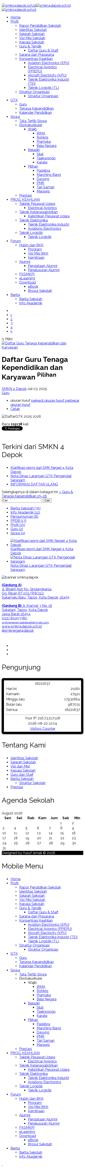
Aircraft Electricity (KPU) (47, 75)
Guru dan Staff (21, 775)
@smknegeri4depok (18, 630)
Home (15, 17)
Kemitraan (36, 257)
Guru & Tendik (30, 46)
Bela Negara (46, 146)
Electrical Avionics (42, 208)
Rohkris (42, 137)
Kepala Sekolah (31, 42)
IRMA (41, 133)
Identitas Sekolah (33, 30)
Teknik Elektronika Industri (48, 224)
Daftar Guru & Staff (43, 50)
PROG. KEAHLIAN (25, 200)
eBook (33, 286)
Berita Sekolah (30, 299)
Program (35, 249)
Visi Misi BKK (38, 253)
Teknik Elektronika (33, 220)
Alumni (24, 262)
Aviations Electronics (44, 228)
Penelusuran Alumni (44, 270)
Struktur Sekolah (32, 783)
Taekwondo (46, 158)
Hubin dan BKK (31, 245)
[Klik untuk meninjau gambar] (42, 347)
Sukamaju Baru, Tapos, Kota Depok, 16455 (36, 597)
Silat (40, 154)
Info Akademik (30, 303)
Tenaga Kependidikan (36, 108)
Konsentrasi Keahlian (36, 59)
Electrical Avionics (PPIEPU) (50, 929)
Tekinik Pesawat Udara (37, 204)
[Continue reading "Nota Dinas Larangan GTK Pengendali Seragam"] (46, 561)
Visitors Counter (42, 729)
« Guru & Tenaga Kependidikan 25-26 (37, 494)
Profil (14, 21)
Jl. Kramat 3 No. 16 (27, 606)
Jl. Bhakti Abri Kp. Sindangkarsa (26, 589)
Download (27, 282)
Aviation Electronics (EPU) (48, 63)
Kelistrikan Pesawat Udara (49, 216)
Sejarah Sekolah (32, 34)
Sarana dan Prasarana (36, 55)
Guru (23, 104)
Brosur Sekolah (40, 291)
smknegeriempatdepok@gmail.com (25, 622)
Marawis (43, 191)
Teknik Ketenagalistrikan (38, 212)
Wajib (32, 129)
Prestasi (25, 195)
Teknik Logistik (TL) (43, 88)
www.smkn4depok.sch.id (22, 626)
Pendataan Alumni (42, 266)
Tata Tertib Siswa (33, 121)
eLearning (27, 278)
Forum (15, 241)
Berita (15, 295)
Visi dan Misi (20, 766)
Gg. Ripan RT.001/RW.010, (23, 593)
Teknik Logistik (31, 233)
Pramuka (44, 142)
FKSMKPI (26, 274)
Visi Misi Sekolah (32, 38)
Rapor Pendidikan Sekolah (40, 26)
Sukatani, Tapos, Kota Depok (25, 610)
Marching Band (49, 175)
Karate (42, 162)
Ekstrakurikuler (30, 125)
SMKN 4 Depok (14, 389)
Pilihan (33, 166)
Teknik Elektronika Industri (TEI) (53, 937)
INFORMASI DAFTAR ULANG (34, 484)
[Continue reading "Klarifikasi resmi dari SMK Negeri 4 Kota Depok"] (46, 545)
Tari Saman (45, 187)
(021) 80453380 (14, 618)
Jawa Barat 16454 (16, 614)
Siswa (15, 117)
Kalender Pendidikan (35, 113)
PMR (40, 183)
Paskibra (43, 171)
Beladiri (34, 150)
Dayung (43, 179)
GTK (14, 100)
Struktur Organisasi (34, 92)
